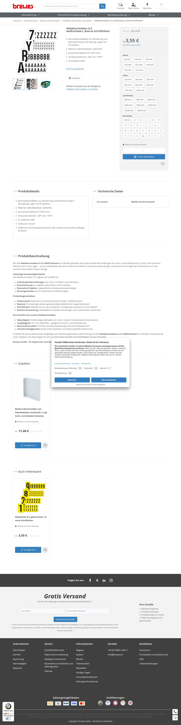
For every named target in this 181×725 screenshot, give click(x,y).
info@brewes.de (115, 654)
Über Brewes (19, 650)
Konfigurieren (30, 445)
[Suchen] (102, 6)
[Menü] (12, 703)
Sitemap (48, 671)
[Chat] (175, 717)
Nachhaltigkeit (19, 663)
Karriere (17, 654)
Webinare (17, 668)
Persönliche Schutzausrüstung (72, 15)
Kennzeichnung (29, 15)
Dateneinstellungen (148, 663)
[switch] (8, 718)
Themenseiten (83, 663)
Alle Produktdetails (75, 69)
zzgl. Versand (135, 45)
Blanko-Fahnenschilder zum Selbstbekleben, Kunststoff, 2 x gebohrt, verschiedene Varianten (31, 412)
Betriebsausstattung (117, 15)
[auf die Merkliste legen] (162, 163)
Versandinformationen (87, 677)
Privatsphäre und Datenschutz (153, 654)
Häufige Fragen (83, 672)
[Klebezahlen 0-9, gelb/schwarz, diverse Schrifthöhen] (31, 497)
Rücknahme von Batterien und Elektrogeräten (59, 665)
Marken (152, 15)
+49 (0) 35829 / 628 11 (118, 650)
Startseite (17, 20)
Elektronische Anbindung (56, 654)
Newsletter (81, 668)
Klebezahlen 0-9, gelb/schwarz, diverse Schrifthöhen (31, 519)
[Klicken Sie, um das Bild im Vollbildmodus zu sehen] (37, 51)
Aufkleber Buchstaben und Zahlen (77, 20)
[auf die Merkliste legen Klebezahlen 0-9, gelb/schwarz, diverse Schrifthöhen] (45, 550)
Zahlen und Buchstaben (50, 20)
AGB (141, 659)
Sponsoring (18, 659)
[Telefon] (175, 711)
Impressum (144, 650)
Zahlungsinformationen (87, 681)
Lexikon (79, 654)
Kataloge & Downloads (55, 659)
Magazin (80, 650)
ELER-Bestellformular (54, 650)
